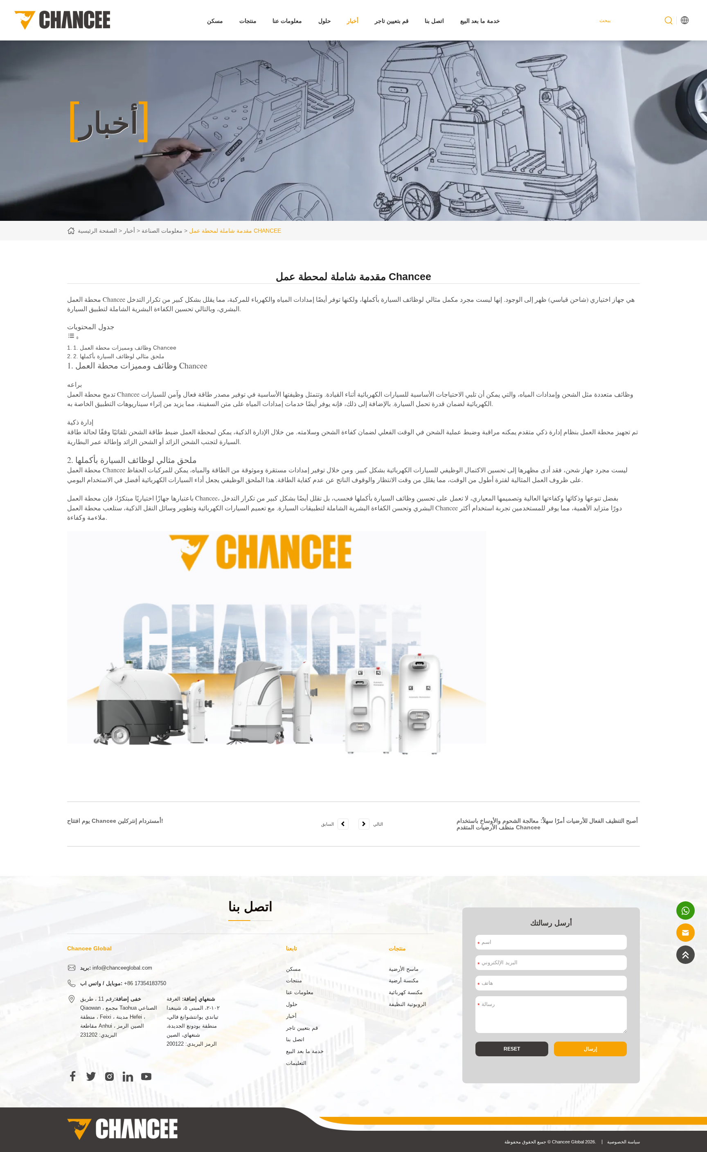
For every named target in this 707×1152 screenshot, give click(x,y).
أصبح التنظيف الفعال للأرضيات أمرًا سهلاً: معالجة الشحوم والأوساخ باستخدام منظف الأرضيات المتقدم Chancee (547, 824)
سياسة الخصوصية (623, 1141)
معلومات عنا (287, 21)
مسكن (215, 21)
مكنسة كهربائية (406, 992)
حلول (324, 21)
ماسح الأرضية (404, 969)
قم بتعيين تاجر (392, 21)
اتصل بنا (434, 21)
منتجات (248, 21)
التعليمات (296, 1063)
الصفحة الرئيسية (97, 230)
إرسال (590, 1048)
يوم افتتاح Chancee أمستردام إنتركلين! (115, 821)
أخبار (352, 21)
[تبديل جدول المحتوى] (73, 338)
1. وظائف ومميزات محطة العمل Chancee (124, 347)
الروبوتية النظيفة (407, 1004)
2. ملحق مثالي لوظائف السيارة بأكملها (118, 356)
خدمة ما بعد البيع (480, 21)
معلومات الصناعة (162, 230)
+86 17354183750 (145, 983)
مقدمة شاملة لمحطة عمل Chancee (235, 230)
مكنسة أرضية (404, 981)
